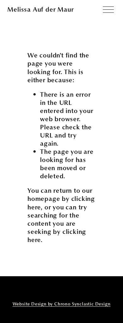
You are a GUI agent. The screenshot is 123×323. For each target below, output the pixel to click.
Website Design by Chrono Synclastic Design (62, 304)
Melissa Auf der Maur (40, 9)
